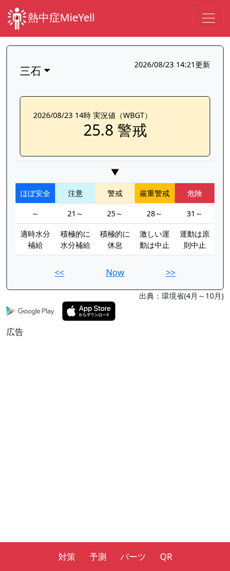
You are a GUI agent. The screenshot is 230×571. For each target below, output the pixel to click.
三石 (30, 71)
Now (115, 272)
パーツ (133, 556)
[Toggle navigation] (209, 18)
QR (166, 556)
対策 (66, 556)
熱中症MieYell (61, 17)
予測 (97, 556)
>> (170, 272)
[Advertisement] (115, 453)
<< (59, 272)
